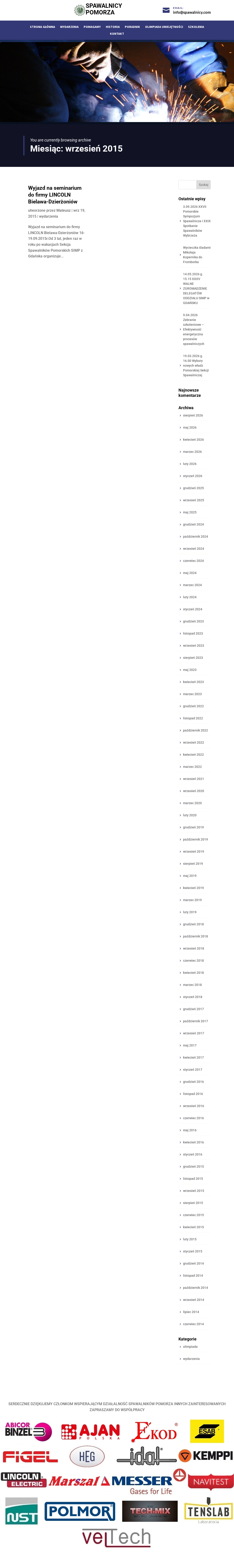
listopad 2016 (193, 1094)
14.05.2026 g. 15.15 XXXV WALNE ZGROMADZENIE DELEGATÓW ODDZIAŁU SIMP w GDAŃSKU (196, 288)
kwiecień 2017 (193, 1057)
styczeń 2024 (192, 609)
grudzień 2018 (193, 924)
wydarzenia (69, 27)
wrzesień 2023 (193, 645)
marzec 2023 (192, 694)
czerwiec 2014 (193, 1324)
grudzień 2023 (193, 621)
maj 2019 (190, 876)
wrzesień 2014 (193, 1300)
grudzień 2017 (193, 1009)
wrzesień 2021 (193, 779)
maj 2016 (190, 1130)
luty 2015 (190, 1239)
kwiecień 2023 (193, 682)
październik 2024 (195, 536)
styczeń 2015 (192, 1251)
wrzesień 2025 (193, 500)
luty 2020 (190, 815)
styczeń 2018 (192, 997)
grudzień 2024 (193, 524)
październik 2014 (195, 1287)
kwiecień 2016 (193, 1142)
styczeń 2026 (192, 476)
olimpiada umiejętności (164, 27)
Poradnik (132, 27)
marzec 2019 (192, 900)
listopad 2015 (193, 1178)
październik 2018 (195, 936)
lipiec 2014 (191, 1312)
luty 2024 (190, 597)
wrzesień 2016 (193, 1106)
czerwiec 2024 (193, 561)
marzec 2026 (192, 452)
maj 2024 (190, 573)
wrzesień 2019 (193, 851)
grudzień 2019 (193, 827)
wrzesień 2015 (193, 1191)
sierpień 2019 (193, 863)
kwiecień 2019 (193, 888)
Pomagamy (92, 27)
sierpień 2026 (193, 415)
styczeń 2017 (192, 1069)
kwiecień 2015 (193, 1227)
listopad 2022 (193, 718)
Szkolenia (196, 27)
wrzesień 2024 (193, 548)
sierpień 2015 (193, 1203)
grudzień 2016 (193, 1082)
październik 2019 (195, 839)
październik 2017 (195, 1021)
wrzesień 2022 (193, 742)
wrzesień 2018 (193, 948)
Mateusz (63, 210)
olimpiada (190, 1346)
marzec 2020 (192, 803)
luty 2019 (190, 912)
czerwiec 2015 (193, 1215)
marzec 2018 (192, 985)
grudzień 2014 (193, 1263)
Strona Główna (42, 27)
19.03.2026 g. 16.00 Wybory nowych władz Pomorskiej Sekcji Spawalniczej (196, 365)
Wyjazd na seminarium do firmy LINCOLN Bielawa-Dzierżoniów (55, 195)
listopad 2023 (193, 633)
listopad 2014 (193, 1275)
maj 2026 (190, 427)
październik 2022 (195, 730)
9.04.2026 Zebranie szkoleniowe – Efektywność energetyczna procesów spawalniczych (193, 329)
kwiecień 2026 (193, 439)
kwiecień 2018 (193, 972)
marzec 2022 (192, 767)
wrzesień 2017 (193, 1033)
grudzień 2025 (193, 488)
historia (113, 27)
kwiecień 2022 (193, 754)
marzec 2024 (192, 585)
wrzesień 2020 (193, 791)
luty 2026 (190, 464)
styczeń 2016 (192, 1154)
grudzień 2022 (193, 706)
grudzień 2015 (193, 1166)
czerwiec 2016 (193, 1118)
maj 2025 (190, 512)
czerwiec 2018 (193, 960)
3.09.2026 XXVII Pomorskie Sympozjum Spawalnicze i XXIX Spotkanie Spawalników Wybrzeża (197, 221)
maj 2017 (190, 1045)
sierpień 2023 (193, 657)
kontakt (117, 34)
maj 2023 (190, 670)
